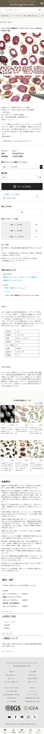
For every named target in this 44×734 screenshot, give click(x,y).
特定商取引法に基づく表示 (32, 698)
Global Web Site (11, 698)
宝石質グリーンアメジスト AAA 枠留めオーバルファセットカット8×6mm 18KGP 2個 (36, 466)
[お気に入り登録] (37, 196)
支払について (11, 678)
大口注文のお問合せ (32, 678)
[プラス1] (40, 177)
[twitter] (34, 717)
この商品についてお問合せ (11, 194)
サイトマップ (32, 691)
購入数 (4, 173)
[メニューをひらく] (40, 3)
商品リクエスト (32, 682)
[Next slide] (42, 53)
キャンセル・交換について (11, 682)
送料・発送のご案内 (9, 198)
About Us (32, 687)
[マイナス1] (3, 177)
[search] (40, 10)
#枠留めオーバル (8, 280)
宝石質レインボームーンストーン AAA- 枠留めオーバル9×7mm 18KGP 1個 (7, 430)
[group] (22, 49)
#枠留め (5, 277)
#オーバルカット (13, 277)
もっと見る (39, 403)
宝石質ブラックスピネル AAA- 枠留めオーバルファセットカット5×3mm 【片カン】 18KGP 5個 (7, 466)
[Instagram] (28, 717)
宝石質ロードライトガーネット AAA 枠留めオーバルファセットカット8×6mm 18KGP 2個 (21, 466)
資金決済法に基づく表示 (32, 701)
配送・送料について (11, 675)
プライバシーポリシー (32, 694)
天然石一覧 (4, 16)
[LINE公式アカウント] (22, 717)
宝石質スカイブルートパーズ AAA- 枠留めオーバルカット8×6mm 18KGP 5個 (36, 430)
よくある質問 (32, 671)
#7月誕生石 (33, 277)
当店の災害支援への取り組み (12, 694)
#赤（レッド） (24, 277)
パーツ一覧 (14, 16)
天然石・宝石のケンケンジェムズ (15, 288)
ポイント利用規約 (11, 701)
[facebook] (15, 717)
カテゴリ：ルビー (6, 22)
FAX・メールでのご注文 (11, 687)
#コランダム (18, 280)
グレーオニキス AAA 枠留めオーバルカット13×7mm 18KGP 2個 (21, 430)
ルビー (8, 291)
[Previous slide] (2, 53)
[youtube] (9, 717)
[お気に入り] (2, 425)
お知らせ (11, 671)
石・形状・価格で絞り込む (29, 16)
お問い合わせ (32, 675)
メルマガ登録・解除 (11, 691)
